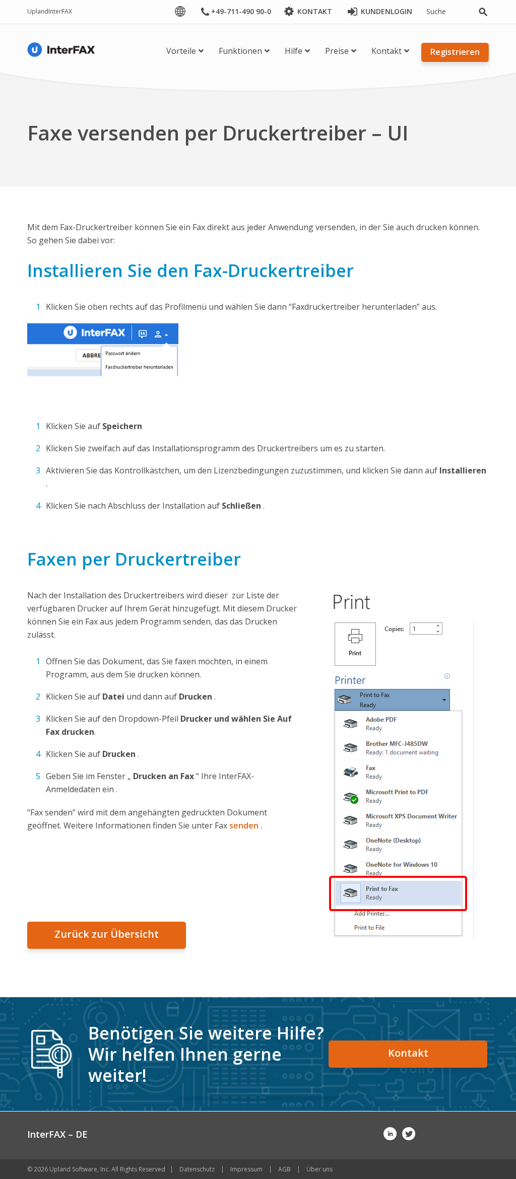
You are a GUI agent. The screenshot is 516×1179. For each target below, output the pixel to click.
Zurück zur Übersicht (106, 934)
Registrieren (455, 51)
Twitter (408, 1133)
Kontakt (408, 1053)
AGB (284, 1169)
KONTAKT (314, 11)
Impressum (246, 1169)
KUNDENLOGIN (386, 11)
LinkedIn (390, 1133)
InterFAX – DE (57, 1134)
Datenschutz (197, 1169)
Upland (37, 11)
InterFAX (60, 11)
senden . (246, 825)
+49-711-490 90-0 (241, 11)
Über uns (319, 1169)
